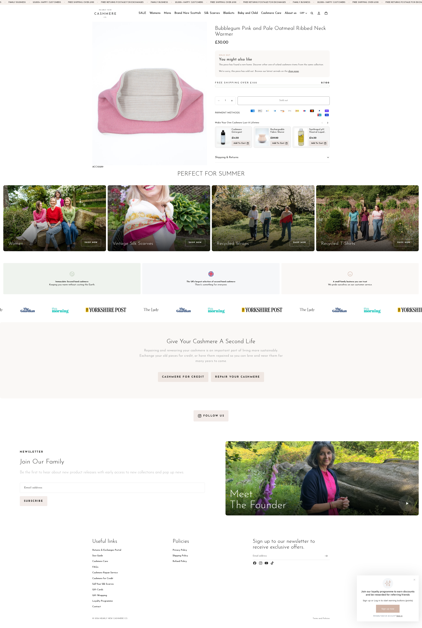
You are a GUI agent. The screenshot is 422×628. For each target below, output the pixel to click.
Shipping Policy (180, 555)
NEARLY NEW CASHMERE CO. (114, 618)
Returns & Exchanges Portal (106, 550)
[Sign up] (326, 556)
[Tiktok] (272, 563)
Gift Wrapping (99, 595)
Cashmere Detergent (237, 130)
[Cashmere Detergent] (223, 137)
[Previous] (322, 123)
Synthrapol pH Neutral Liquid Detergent (316, 131)
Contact (96, 606)
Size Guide (97, 555)
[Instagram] (261, 563)
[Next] (328, 123)
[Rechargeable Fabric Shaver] (262, 137)
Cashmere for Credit (102, 578)
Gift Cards (97, 589)
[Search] (312, 13)
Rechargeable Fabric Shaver (277, 130)
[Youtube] (266, 563)
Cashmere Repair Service (105, 572)
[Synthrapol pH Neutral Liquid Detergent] (301, 137)
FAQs (95, 567)
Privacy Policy (180, 550)
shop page (293, 71)
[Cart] (326, 13)
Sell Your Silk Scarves (103, 584)
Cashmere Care (100, 561)
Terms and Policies (321, 618)
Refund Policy (180, 561)
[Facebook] (255, 563)
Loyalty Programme (102, 601)
